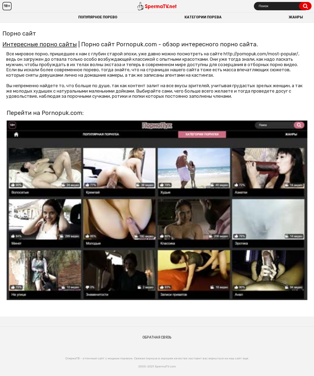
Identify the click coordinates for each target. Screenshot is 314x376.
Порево (11, 17)
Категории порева (203, 17)
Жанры (296, 17)
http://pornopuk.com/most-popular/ (260, 54)
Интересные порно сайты (39, 44)
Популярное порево (97, 17)
